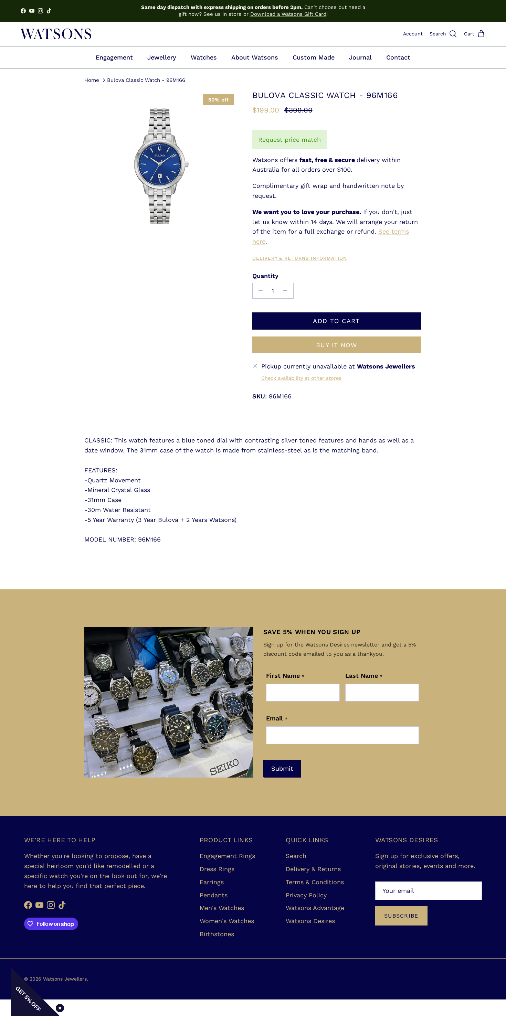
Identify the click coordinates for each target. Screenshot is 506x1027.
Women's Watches (227, 920)
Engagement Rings (227, 855)
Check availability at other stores (301, 378)
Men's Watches (222, 907)
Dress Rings (217, 869)
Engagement (114, 57)
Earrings (212, 882)
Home (91, 80)
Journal (360, 57)
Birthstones (217, 934)
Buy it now (336, 345)
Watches (204, 57)
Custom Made (314, 57)
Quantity (265, 275)
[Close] (58, 1006)
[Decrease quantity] (259, 290)
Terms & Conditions (315, 882)
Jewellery (161, 57)
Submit (282, 768)
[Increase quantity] (287, 290)
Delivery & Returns (313, 869)
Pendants (214, 895)
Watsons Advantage (315, 907)
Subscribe (401, 915)
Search (296, 855)
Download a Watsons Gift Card (288, 14)
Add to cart (336, 320)
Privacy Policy (306, 895)
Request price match (289, 139)
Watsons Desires (310, 920)
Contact (398, 57)
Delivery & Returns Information (299, 258)
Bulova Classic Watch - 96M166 (146, 80)
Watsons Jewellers (65, 979)
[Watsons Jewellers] (56, 34)
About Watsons (254, 57)
